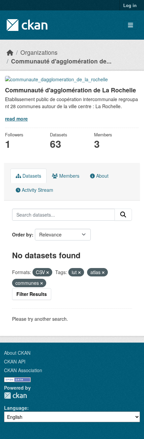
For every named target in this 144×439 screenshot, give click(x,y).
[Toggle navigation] (130, 25)
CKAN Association (23, 370)
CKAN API (14, 361)
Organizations (39, 52)
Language (15, 407)
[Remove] (47, 272)
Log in (130, 5)
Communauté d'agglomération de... (61, 61)
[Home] (10, 52)
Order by (22, 234)
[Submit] (123, 215)
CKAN (15, 395)
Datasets (31, 175)
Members (68, 175)
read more (16, 118)
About (102, 175)
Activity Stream (36, 189)
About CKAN (17, 352)
